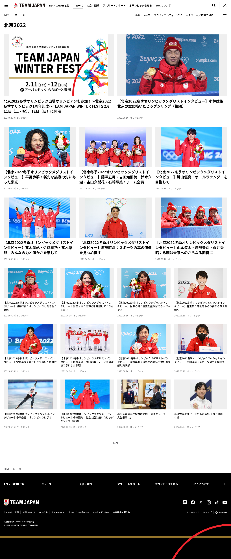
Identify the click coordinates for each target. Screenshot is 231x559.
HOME (7, 468)
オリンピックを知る (140, 5)
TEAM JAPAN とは (14, 484)
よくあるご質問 (11, 512)
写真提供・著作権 (121, 512)
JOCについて (163, 5)
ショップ (207, 512)
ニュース (78, 5)
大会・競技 (85, 484)
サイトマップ (57, 512)
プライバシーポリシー (79, 512)
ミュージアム (193, 512)
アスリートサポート (114, 5)
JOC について (201, 484)
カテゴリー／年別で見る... (201, 15)
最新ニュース (142, 15)
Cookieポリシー (101, 512)
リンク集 (43, 512)
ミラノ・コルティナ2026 (168, 15)
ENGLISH (223, 512)
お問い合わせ (28, 512)
